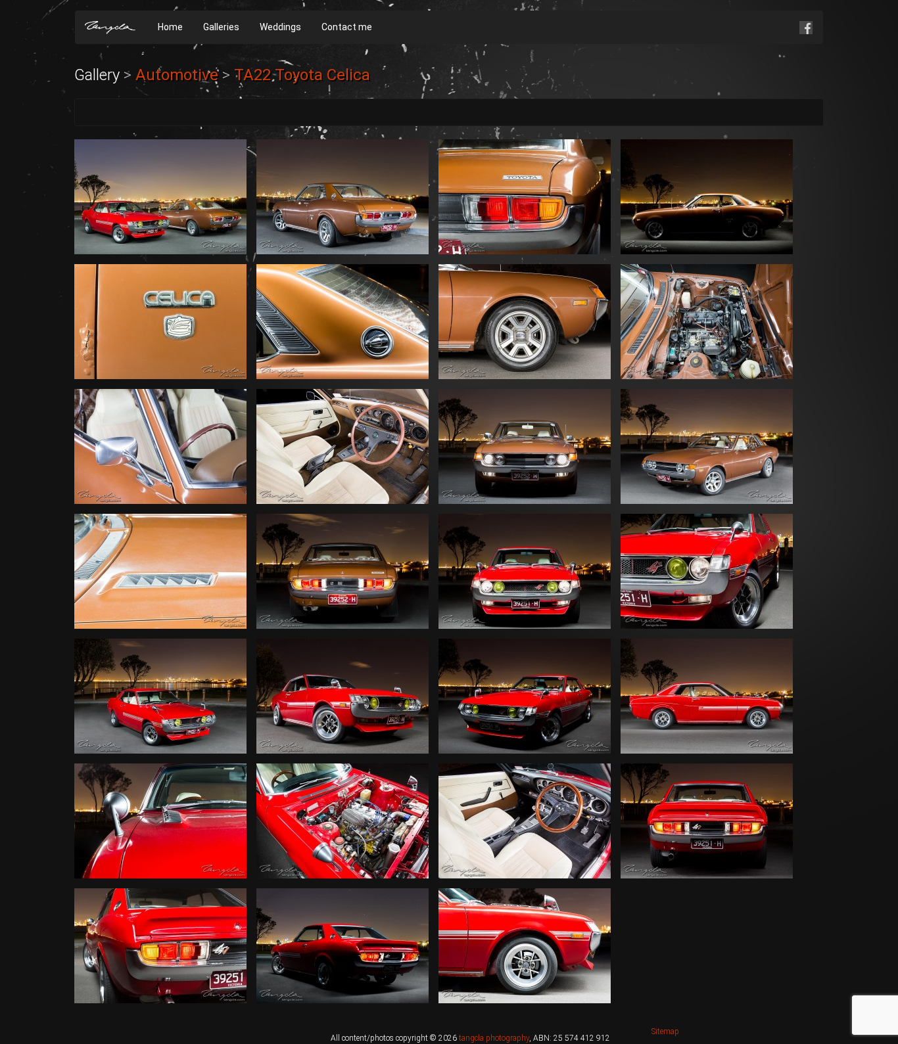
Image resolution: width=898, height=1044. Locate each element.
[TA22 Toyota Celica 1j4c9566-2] (160, 820)
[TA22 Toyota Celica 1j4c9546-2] (707, 571)
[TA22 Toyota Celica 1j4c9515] (707, 321)
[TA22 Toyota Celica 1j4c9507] (707, 196)
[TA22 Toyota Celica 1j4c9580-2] (342, 945)
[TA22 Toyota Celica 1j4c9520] (342, 446)
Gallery (97, 75)
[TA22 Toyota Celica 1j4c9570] (524, 820)
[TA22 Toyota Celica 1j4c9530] (707, 446)
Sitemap (665, 1031)
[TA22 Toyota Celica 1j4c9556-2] (707, 696)
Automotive (176, 75)
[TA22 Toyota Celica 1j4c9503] (342, 196)
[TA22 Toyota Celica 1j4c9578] (160, 945)
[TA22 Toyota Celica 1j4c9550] (524, 696)
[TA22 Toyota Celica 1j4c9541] (524, 571)
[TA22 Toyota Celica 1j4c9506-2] (524, 196)
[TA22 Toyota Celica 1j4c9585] (524, 945)
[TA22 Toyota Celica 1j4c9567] (342, 820)
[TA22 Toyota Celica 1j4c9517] (160, 446)
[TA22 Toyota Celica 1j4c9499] (160, 196)
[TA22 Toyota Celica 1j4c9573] (707, 820)
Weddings (280, 27)
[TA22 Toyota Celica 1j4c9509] (160, 321)
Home (170, 27)
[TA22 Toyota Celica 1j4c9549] (342, 696)
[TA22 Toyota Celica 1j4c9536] (342, 571)
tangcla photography (494, 1038)
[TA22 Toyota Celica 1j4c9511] (342, 321)
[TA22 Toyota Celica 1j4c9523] (524, 446)
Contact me (346, 27)
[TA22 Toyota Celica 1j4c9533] (160, 571)
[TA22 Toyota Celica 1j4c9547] (160, 696)
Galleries (221, 27)
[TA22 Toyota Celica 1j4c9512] (524, 321)
